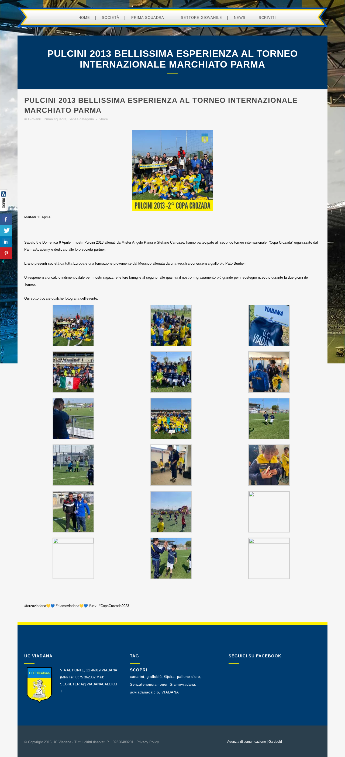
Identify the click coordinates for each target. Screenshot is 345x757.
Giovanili (35, 119)
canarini (137, 677)
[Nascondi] (2, 263)
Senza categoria (81, 119)
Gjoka (169, 677)
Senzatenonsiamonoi (148, 684)
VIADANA (170, 692)
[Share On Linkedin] (6, 242)
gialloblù (154, 677)
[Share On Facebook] (6, 219)
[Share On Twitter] (6, 230)
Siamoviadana (182, 684)
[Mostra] (4, 210)
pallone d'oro (188, 677)
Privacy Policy (147, 742)
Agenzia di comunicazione (246, 742)
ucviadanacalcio (144, 692)
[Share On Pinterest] (6, 253)
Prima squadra (55, 119)
